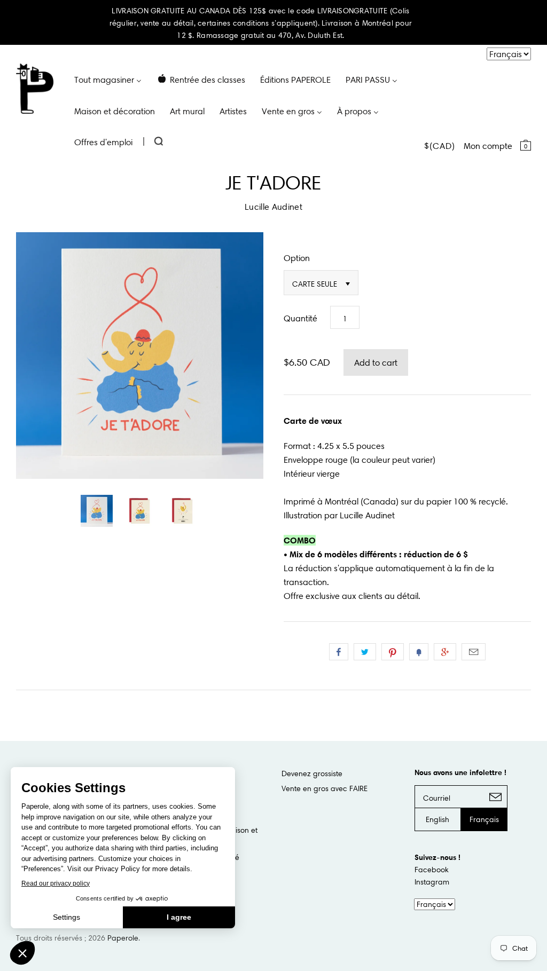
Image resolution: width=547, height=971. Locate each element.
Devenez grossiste (312, 773)
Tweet (365, 651)
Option (297, 257)
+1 (445, 651)
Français (484, 819)
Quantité (300, 318)
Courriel (474, 651)
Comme (338, 651)
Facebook (432, 869)
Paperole (122, 938)
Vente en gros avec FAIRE (325, 788)
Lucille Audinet (273, 206)
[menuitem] (108, 79)
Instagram (432, 882)
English (437, 819)
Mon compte (488, 145)
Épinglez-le (392, 651)
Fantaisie (418, 651)
